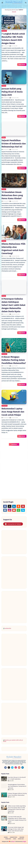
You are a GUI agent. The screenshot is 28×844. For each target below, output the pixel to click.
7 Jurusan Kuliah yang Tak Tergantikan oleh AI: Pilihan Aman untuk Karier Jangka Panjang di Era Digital (17, 819)
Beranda (6, 837)
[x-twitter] (9, 506)
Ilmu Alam (4, 354)
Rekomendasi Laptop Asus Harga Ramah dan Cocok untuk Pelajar (13, 411)
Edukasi (3, 85)
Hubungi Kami (21, 838)
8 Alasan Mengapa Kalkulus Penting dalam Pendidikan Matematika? (14, 360)
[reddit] (18, 506)
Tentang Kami (8, 838)
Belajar (3, 295)
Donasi (14, 838)
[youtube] (14, 510)
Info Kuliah (4, 405)
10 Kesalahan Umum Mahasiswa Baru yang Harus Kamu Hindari (12, 195)
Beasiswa (4, 30)
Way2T (13, 841)
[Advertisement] (14, 461)
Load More (14, 444)
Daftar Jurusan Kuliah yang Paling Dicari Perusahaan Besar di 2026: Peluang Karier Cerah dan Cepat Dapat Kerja (17, 808)
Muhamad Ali (6, 45)
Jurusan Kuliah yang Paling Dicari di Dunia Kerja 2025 (12, 91)
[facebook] (5, 506)
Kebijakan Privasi (13, 837)
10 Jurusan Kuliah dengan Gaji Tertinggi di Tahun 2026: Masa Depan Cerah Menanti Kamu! (16, 829)
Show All (14, 11)
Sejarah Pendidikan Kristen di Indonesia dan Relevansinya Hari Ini (14, 143)
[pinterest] (23, 506)
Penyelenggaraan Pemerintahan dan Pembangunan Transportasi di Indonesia (17, 786)
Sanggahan (21, 837)
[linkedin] (14, 506)
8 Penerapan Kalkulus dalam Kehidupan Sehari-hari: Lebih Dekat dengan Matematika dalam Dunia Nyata (13, 305)
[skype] (23, 510)
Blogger (24, 841)
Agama (3, 137)
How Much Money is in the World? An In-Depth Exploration (17, 778)
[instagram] (9, 510)
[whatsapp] (18, 510)
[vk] (5, 510)
